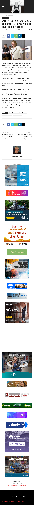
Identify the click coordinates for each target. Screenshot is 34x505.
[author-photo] (17, 154)
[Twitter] (12, 36)
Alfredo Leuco (12, 112)
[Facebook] (8, 36)
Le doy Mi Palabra (17, 114)
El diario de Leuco (8, 29)
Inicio (3, 15)
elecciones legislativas (7, 114)
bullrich (18, 112)
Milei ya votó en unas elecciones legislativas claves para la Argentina (8, 136)
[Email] (23, 36)
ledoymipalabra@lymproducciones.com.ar (13, 501)
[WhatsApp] (16, 36)
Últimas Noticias (9, 15)
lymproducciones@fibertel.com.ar (17, 485)
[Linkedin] (20, 36)
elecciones (24, 112)
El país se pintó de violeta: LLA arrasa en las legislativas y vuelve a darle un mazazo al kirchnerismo (25, 137)
